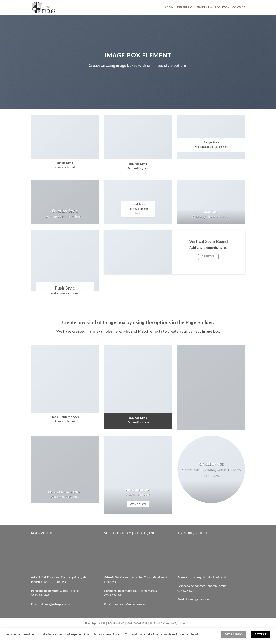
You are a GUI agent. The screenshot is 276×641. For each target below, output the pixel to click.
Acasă (169, 7)
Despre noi (185, 7)
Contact (238, 7)
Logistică (222, 7)
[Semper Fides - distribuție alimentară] (52, 7)
